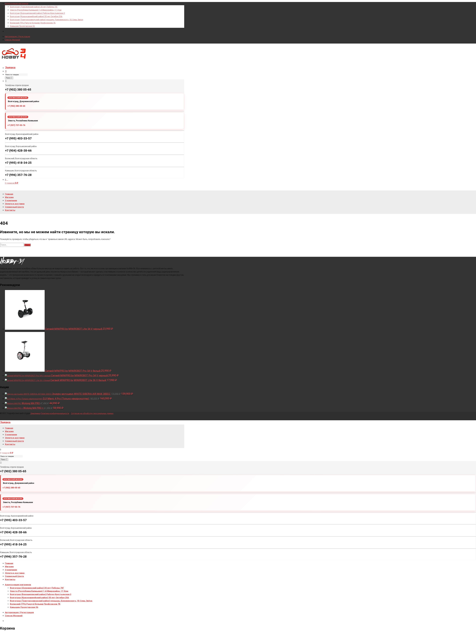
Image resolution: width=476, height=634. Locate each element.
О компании (11, 570)
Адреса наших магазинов (16, 3)
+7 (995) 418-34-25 (18, 162)
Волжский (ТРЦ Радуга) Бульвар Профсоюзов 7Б (33, 23)
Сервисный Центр (14, 576)
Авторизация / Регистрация (17, 36)
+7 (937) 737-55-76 (16, 125)
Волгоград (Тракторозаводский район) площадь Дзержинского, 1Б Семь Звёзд (46, 19)
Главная (9, 563)
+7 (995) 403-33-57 (18, 138)
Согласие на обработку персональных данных (92, 413)
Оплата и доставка (14, 573)
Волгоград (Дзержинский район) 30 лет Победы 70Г (34, 7)
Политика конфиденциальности (55, 413)
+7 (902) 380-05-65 (16, 106)
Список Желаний (12, 40)
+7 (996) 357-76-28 (18, 175)
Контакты (10, 579)
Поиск (8, 78)
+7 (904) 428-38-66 (18, 150)
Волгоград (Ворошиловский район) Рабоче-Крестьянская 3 (37, 13)
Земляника (35, 413)
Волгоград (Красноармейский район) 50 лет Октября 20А (36, 16)
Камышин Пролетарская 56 (22, 26)
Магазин (9, 566)
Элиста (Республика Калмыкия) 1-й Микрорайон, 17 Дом (35, 10)
